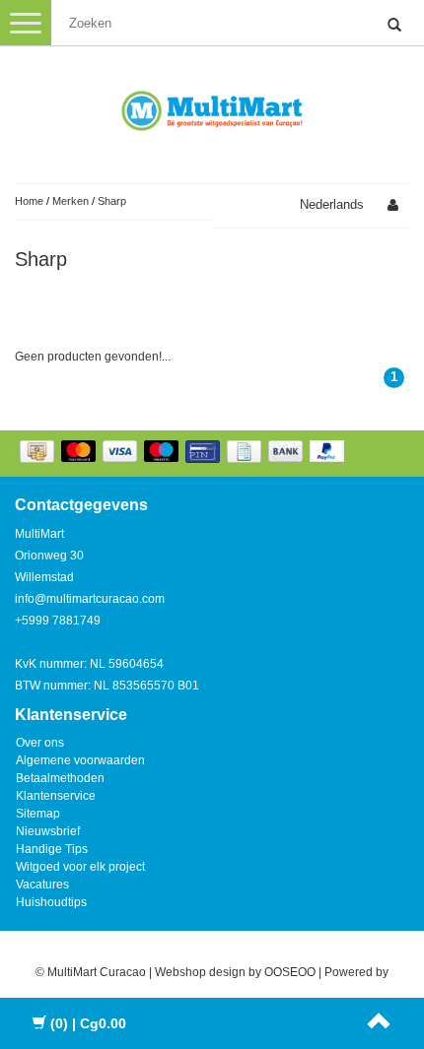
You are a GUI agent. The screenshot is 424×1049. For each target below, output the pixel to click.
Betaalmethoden (60, 778)
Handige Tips (52, 849)
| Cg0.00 (88, 1023)
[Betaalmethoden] (184, 453)
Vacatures (42, 884)
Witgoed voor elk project (80, 867)
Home (29, 201)
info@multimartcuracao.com (90, 599)
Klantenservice (56, 796)
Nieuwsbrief (48, 831)
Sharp (112, 201)
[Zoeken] (394, 25)
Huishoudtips (51, 902)
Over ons (40, 743)
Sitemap (38, 813)
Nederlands (332, 204)
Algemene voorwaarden (80, 760)
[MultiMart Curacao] (212, 107)
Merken (70, 201)
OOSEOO (290, 972)
